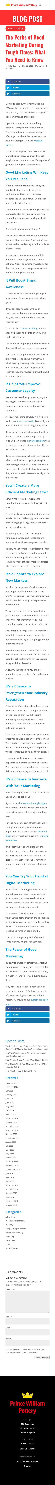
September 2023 (13, 1138)
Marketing (39, 66)
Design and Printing (14, 1232)
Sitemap (27, 1466)
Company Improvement (16, 1228)
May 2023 (10, 1153)
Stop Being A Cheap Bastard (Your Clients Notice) (26, 1060)
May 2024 (10, 1106)
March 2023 (11, 1157)
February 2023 (12, 1161)
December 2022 (12, 1165)
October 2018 (11, 1193)
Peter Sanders (14, 66)
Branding (9, 1225)
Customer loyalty (26, 421)
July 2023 (9, 1146)
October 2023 (11, 1134)
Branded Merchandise (15, 1221)
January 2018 (11, 1205)
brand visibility (29, 328)
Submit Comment (41, 1357)
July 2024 (9, 1098)
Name (9, 1317)
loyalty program (36, 440)
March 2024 (11, 1114)
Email (9, 1328)
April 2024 (10, 1110)
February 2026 (12, 1087)
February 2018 (12, 1201)
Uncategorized (12, 1248)
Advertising (10, 1217)
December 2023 (12, 1126)
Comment (10, 1289)
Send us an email (27, 1449)
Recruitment (11, 1240)
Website (9, 1339)
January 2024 (11, 1122)
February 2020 (12, 1185)
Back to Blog (15, 28)
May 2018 (10, 1197)
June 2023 (10, 1150)
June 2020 (10, 1173)
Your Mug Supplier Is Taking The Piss (21, 1071)
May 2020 (10, 1177)
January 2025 (11, 1094)
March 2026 (11, 1083)
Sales (8, 1244)
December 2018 (12, 1189)
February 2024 (12, 1118)
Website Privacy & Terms (27, 1461)
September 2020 (13, 1169)
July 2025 (9, 1091)
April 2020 (10, 1181)
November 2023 (12, 1130)
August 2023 (11, 1142)
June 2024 (10, 1102)
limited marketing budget (32, 803)
